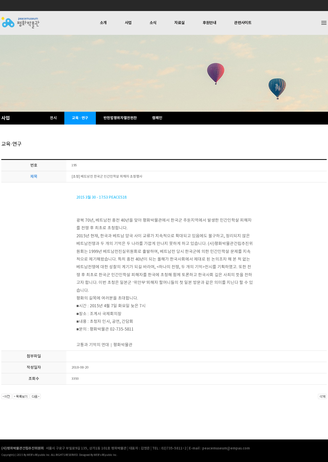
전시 (53, 118)
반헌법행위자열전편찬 (120, 118)
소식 (153, 22)
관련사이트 (242, 22)
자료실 (179, 22)
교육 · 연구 (80, 118)
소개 (103, 22)
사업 (128, 22)
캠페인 (157, 118)
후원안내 (210, 22)
